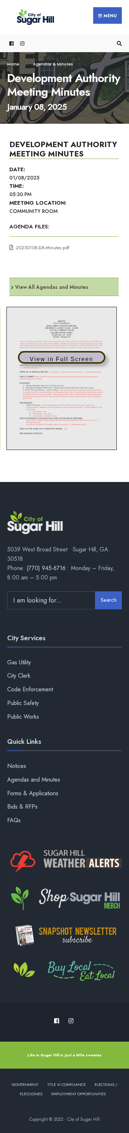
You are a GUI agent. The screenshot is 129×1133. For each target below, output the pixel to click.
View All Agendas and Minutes (52, 287)
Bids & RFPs (22, 806)
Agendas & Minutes (53, 64)
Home (13, 64)
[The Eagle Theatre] (64, 972)
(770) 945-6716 (46, 568)
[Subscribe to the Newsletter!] (64, 935)
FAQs (14, 820)
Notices (16, 766)
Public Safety (23, 703)
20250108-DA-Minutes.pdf (43, 247)
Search (108, 600)
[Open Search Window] (118, 43)
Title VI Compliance (66, 1084)
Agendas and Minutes (33, 779)
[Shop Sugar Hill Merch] (64, 898)
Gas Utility (19, 662)
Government (25, 1084)
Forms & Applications (32, 793)
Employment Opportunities (78, 1094)
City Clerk (18, 676)
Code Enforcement (30, 689)
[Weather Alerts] (64, 862)
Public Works (23, 717)
